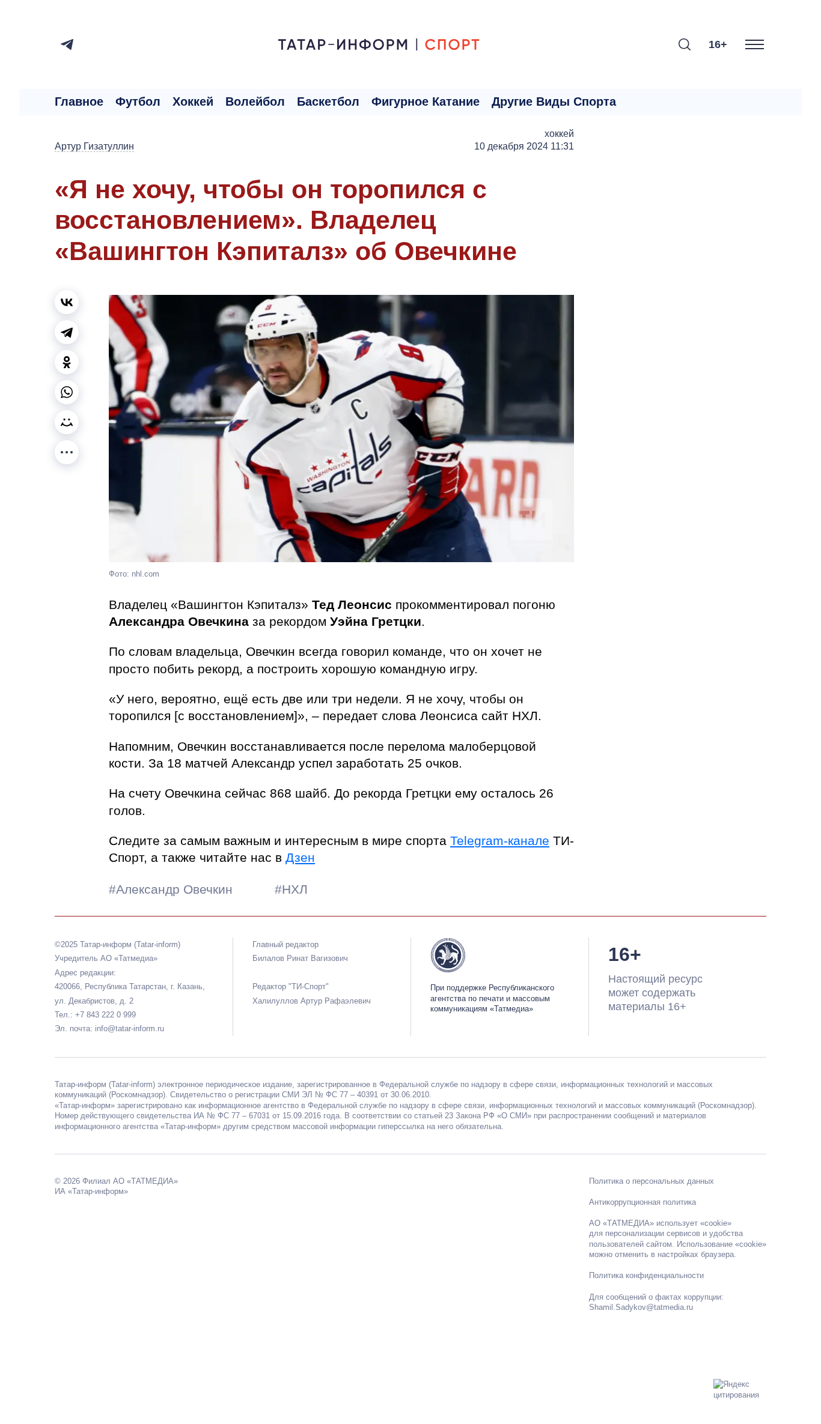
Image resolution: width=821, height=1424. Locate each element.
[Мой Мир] (67, 422)
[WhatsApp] (67, 392)
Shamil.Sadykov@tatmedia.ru (641, 1307)
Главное (79, 101)
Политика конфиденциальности (646, 1275)
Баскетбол (328, 101)
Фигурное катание (425, 101)
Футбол (137, 101)
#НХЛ (291, 889)
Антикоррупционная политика (642, 1202)
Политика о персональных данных (651, 1181)
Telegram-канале (499, 840)
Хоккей (192, 101)
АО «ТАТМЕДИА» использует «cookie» (660, 1223)
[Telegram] (67, 44)
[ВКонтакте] (67, 302)
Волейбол (255, 101)
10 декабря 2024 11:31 (524, 146)
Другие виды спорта (554, 101)
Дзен (300, 857)
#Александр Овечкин (172, 889)
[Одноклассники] (67, 362)
